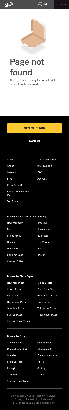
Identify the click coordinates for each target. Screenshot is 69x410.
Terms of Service (46, 395)
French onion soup (47, 355)
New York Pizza (15, 282)
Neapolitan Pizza (16, 301)
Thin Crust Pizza (46, 308)
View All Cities (15, 261)
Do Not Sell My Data (22, 395)
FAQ (39, 172)
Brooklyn (42, 222)
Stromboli (12, 374)
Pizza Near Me (15, 185)
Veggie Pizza (14, 289)
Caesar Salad (14, 342)
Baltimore (42, 235)
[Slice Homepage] (9, 5)
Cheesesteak (44, 349)
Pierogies (12, 368)
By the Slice (13, 295)
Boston (41, 254)
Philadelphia (14, 235)
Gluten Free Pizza (47, 295)
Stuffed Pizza (14, 314)
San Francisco (15, 254)
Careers (11, 172)
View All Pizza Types (18, 321)
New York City (15, 222)
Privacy (18, 399)
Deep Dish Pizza (46, 289)
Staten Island (44, 229)
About (10, 165)
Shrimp (41, 368)
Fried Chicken (15, 361)
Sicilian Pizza (44, 282)
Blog (9, 178)
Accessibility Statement (38, 399)
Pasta (40, 361)
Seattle (41, 248)
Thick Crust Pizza (47, 314)
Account (42, 178)
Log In (34, 140)
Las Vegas (43, 242)
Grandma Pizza (15, 308)
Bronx (10, 229)
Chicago (11, 242)
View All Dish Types (18, 380)
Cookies (11, 355)
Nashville (12, 248)
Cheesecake (44, 342)
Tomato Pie (43, 301)
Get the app (34, 128)
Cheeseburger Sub (17, 349)
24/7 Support (44, 165)
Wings (40, 374)
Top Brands (13, 201)
